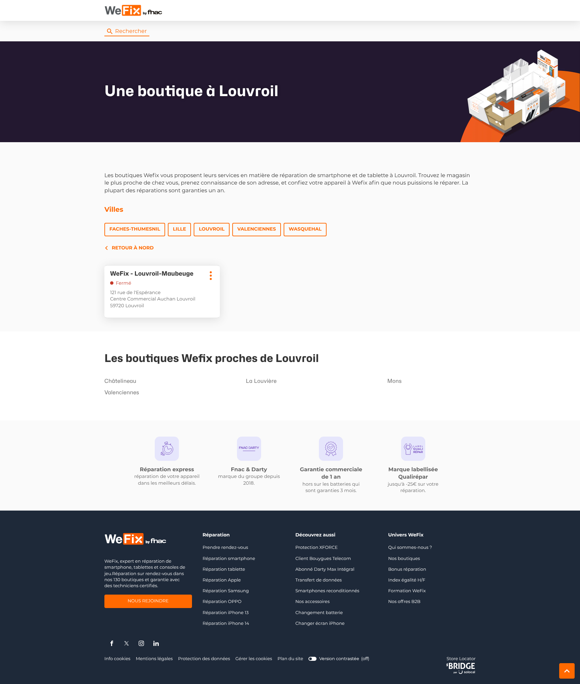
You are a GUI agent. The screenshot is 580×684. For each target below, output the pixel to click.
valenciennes (121, 392)
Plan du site (290, 659)
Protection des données (204, 659)
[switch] (338, 658)
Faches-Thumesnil (134, 229)
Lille (179, 229)
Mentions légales (154, 659)
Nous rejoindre (148, 602)
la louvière (261, 381)
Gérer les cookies (253, 659)
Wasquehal (305, 229)
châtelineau (120, 381)
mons (394, 381)
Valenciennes (256, 229)
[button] (469, 10)
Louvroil (211, 229)
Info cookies (117, 659)
